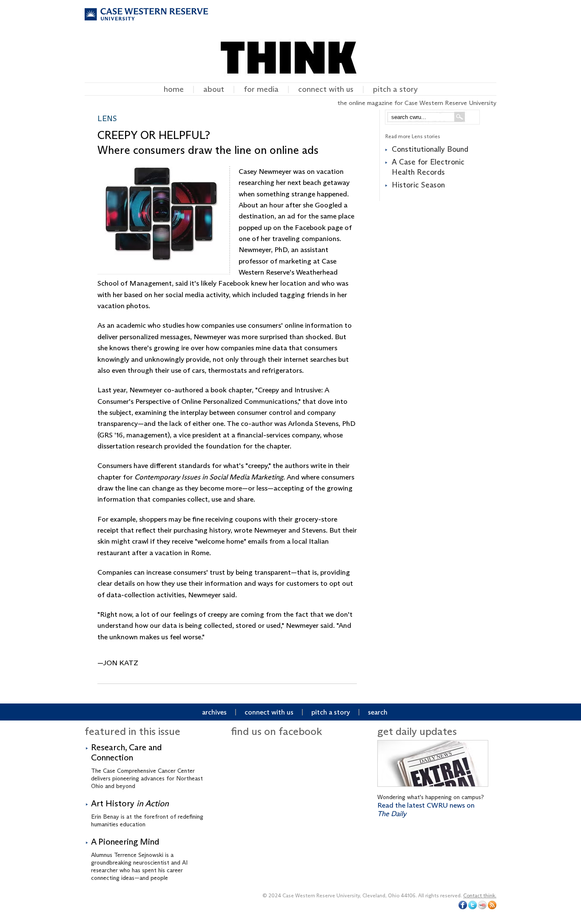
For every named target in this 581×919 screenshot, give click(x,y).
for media (261, 89)
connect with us (325, 89)
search (377, 712)
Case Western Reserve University (146, 22)
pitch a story (395, 89)
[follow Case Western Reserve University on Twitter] (472, 907)
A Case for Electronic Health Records (428, 166)
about (213, 89)
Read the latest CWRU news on (426, 809)
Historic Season (418, 185)
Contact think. (479, 895)
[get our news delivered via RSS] (492, 907)
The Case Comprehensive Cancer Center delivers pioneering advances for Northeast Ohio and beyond (147, 766)
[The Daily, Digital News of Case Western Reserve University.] (432, 789)
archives (214, 712)
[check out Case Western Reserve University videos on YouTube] (482, 907)
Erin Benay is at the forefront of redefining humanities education (147, 813)
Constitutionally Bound (430, 149)
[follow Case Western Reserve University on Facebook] (463, 907)
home (174, 89)
